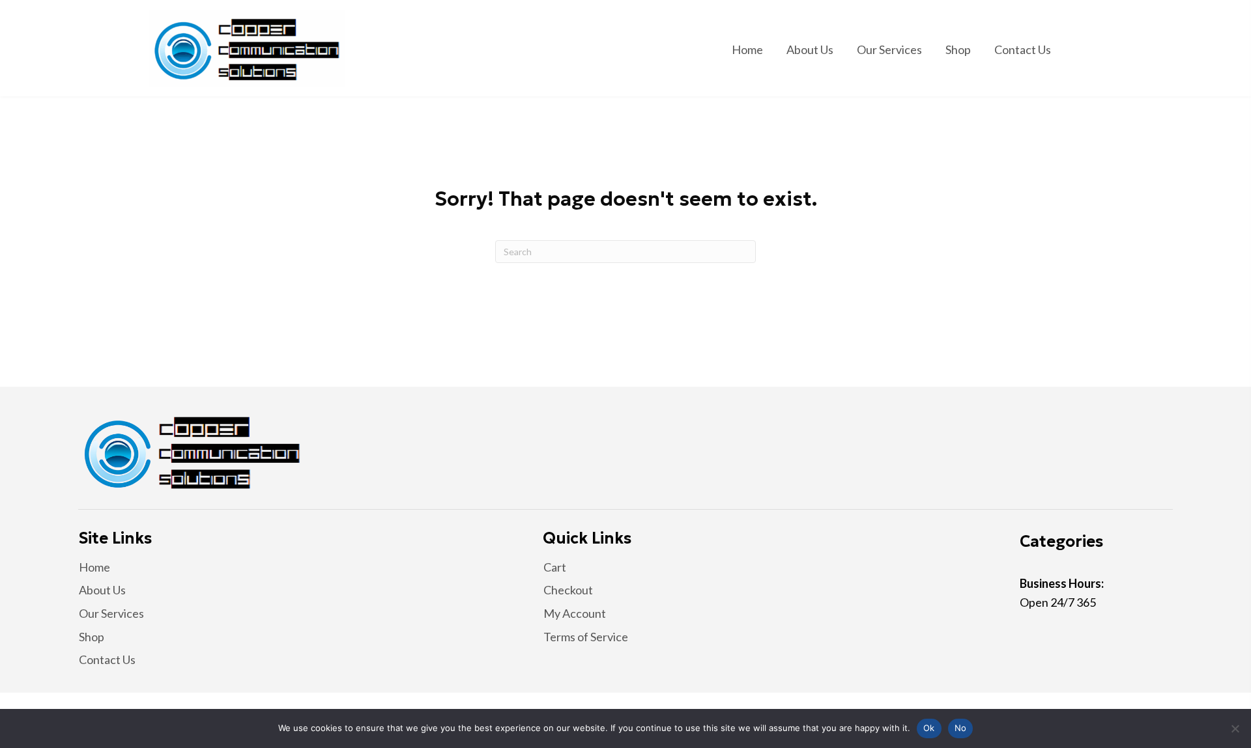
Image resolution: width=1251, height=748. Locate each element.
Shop (91, 637)
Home (94, 567)
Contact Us (107, 659)
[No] (1234, 728)
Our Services (111, 613)
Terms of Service (585, 637)
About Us (102, 590)
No (961, 728)
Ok (929, 728)
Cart (554, 567)
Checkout (568, 590)
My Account (574, 613)
